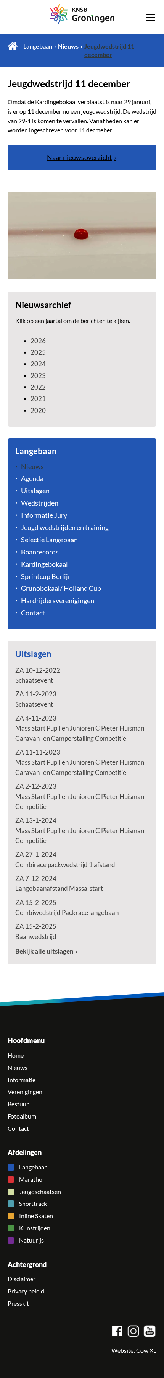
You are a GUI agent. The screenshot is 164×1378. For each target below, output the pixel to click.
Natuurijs (31, 1240)
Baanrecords (40, 552)
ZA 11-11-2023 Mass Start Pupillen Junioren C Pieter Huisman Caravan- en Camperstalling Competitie (79, 762)
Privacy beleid (26, 1291)
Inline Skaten (36, 1215)
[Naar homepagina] (82, 14)
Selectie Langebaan (49, 539)
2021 (38, 398)
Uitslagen (35, 490)
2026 (38, 340)
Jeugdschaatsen (40, 1191)
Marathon (32, 1179)
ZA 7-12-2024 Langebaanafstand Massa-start (59, 883)
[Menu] (150, 16)
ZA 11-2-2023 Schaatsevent (35, 699)
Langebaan (37, 46)
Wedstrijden (39, 503)
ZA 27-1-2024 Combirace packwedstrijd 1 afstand (65, 859)
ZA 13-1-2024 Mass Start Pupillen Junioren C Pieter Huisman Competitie (79, 830)
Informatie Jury (44, 515)
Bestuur (18, 1104)
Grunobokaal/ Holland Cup (61, 588)
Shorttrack (33, 1203)
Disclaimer (21, 1278)
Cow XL (146, 1350)
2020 (38, 410)
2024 (38, 363)
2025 (38, 352)
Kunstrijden (34, 1228)
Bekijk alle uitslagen (44, 951)
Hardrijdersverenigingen (57, 600)
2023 (38, 375)
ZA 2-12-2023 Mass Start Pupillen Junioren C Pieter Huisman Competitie (79, 796)
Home (13, 46)
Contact (33, 612)
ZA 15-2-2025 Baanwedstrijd (35, 931)
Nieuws (68, 46)
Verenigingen (25, 1091)
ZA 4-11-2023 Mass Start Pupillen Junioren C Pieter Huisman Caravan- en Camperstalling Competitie (79, 728)
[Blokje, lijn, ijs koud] (82, 235)
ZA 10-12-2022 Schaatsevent (37, 675)
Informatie (21, 1079)
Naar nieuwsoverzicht (79, 157)
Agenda (32, 478)
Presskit (18, 1303)
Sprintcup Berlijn (46, 576)
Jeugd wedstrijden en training (65, 527)
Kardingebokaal (44, 564)
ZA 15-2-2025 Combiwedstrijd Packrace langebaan (67, 907)
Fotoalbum (22, 1116)
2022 (38, 387)
